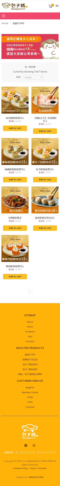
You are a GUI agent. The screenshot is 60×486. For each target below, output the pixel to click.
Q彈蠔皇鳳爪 (15, 217)
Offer (30, 402)
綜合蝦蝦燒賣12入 (15, 118)
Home (4, 23)
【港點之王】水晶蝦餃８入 (45, 119)
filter (32, 67)
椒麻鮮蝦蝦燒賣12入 (15, 169)
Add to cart (15, 128)
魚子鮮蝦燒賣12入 (45, 169)
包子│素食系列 (30, 369)
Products (30, 331)
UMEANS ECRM (35, 477)
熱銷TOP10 (30, 354)
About (30, 321)
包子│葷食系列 (30, 364)
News (30, 326)
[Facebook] (26, 445)
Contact (30, 341)
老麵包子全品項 (30, 359)
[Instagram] (34, 445)
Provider (42, 468)
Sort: (18, 77)
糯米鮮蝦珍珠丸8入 (45, 217)
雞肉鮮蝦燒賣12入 (15, 266)
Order (30, 397)
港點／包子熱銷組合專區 (30, 374)
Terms (33, 468)
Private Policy (20, 468)
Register (30, 387)
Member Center (30, 392)
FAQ (30, 336)
